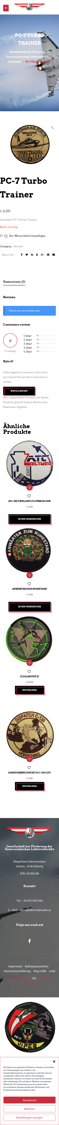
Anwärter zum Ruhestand (29, 588)
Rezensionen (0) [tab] (14, 281)
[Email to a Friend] (52, 254)
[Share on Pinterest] (47, 254)
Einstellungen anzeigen (29, 1117)
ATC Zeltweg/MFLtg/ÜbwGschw (29, 501)
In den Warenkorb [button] (29, 519)
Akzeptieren (30, 1100)
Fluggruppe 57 (29, 676)
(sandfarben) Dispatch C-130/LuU (29, 772)
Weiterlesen (29, 690)
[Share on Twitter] (26, 254)
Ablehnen (29, 1108)
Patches (18, 246)
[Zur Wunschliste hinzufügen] (29, 487)
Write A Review (19, 391)
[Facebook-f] (29, 941)
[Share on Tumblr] (36, 254)
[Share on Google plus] (41, 254)
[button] (54, 1061)
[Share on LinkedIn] (31, 254)
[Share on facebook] (21, 254)
